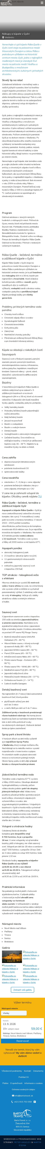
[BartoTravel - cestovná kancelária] (6, 2)
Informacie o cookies (33, 1083)
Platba (5, 1083)
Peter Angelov (22, 1142)
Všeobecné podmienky (12, 1071)
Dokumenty (38, 1071)
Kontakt (27, 1071)
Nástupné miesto (10, 1008)
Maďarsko (9, 37)
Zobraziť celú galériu (22, 990)
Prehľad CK (23, 1077)
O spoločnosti (16, 1083)
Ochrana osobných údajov (23, 1089)
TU (40, 496)
